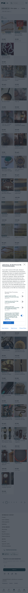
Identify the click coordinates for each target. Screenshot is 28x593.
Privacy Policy (22, 328)
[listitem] (14, 293)
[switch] (22, 296)
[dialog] (14, 296)
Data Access (14, 328)
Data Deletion (5, 328)
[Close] (24, 264)
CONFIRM (8, 322)
